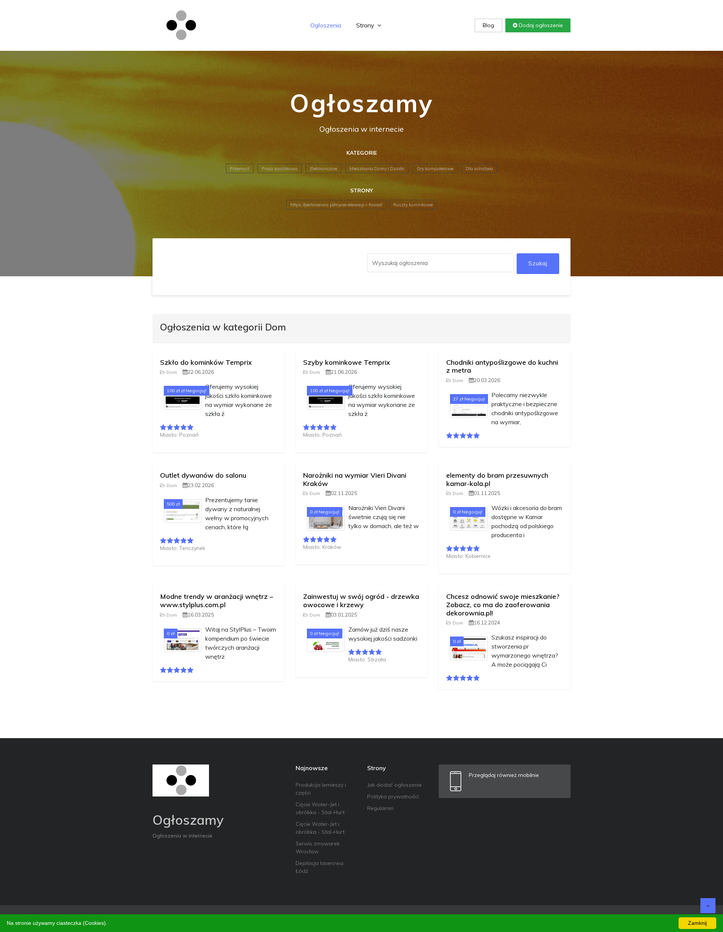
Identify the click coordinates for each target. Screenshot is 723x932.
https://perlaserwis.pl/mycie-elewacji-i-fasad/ (336, 204)
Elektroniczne (323, 168)
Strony (366, 25)
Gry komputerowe (435, 168)
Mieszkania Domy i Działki (376, 168)
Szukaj (538, 263)
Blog (488, 25)
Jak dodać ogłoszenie (394, 784)
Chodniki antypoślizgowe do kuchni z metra (502, 366)
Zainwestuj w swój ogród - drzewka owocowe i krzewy (361, 600)
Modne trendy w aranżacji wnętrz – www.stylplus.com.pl (216, 600)
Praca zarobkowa (279, 168)
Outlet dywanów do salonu (203, 475)
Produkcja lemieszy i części (321, 788)
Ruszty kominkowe (413, 204)
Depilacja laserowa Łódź (319, 867)
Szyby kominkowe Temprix (346, 362)
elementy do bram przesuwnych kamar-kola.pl (497, 479)
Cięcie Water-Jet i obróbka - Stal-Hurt (320, 808)
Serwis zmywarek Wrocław (318, 847)
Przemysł (239, 168)
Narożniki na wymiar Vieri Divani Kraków (354, 479)
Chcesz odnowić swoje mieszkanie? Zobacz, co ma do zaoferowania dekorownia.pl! (503, 604)
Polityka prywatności (393, 796)
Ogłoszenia (325, 25)
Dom (171, 372)
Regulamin (380, 808)
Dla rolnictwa (479, 168)
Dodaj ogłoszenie (540, 25)
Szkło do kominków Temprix (206, 362)
